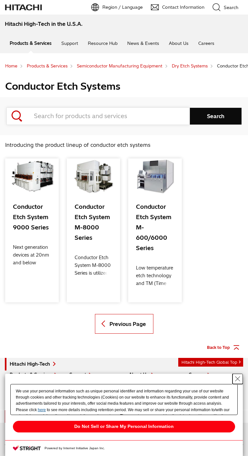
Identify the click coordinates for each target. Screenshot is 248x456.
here (42, 410)
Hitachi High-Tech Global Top (209, 362)
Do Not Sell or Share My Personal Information (124, 426)
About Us (179, 43)
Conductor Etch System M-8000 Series (92, 222)
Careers (206, 43)
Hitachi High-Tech (30, 364)
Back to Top (218, 347)
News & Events (143, 43)
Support (69, 43)
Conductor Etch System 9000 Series (31, 217)
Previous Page (127, 324)
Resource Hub (103, 43)
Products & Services (31, 43)
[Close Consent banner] (237, 379)
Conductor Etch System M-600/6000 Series (153, 227)
